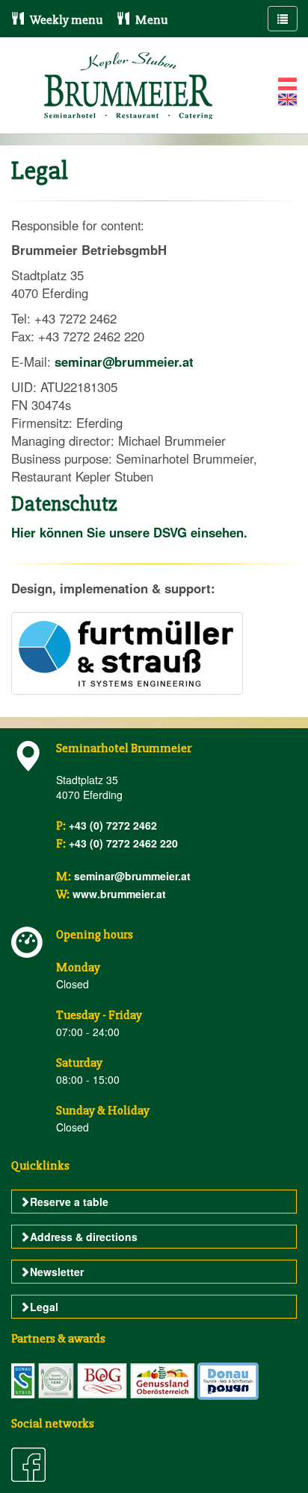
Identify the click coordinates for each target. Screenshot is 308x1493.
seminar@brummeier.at (124, 361)
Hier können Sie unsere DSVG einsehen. (129, 532)
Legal (44, 1306)
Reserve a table (69, 1201)
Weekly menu (65, 20)
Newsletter (57, 1271)
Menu (150, 20)
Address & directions (84, 1236)
